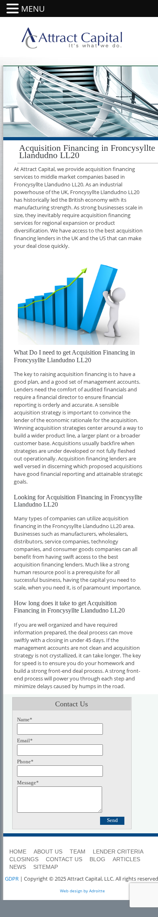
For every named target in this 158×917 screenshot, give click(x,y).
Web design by (74, 891)
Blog (97, 859)
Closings (23, 859)
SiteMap (45, 867)
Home (17, 851)
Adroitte (97, 891)
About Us (48, 851)
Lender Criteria (118, 851)
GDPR (12, 878)
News (17, 867)
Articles (126, 859)
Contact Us (64, 859)
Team (77, 851)
